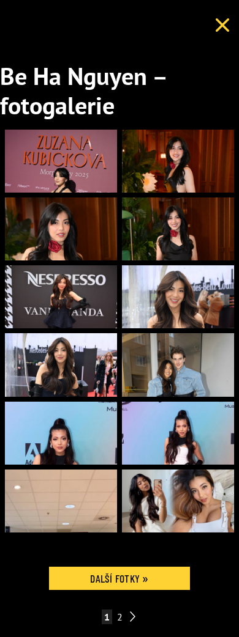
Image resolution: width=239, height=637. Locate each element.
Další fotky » (119, 578)
